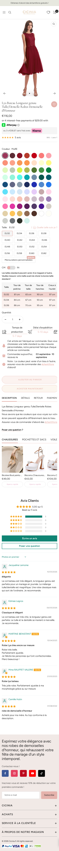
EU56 (7, 253)
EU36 (31, 233)
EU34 (19, 233)
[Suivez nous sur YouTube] (32, 773)
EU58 (19, 253)
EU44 (32, 240)
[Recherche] (9, 12)
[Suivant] (54, 93)
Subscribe (49, 795)
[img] (9, 572)
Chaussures (10, 439)
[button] (16, 517)
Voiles (55, 439)
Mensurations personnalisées (19, 259)
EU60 (31, 253)
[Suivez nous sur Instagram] (14, 773)
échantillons (48, 364)
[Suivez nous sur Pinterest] (23, 773)
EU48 (7, 246)
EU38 (43, 233)
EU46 (44, 240)
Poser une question (11, 429)
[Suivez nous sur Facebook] (5, 773)
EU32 (7, 233)
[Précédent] (4, 93)
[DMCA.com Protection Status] (38, 846)
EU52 (31, 246)
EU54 (44, 246)
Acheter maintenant (30, 389)
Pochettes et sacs (34, 439)
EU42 (19, 240)
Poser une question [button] (29, 545)
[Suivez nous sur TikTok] (41, 773)
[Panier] (54, 12)
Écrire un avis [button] (29, 538)
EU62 (43, 253)
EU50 (19, 246)
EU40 (7, 240)
